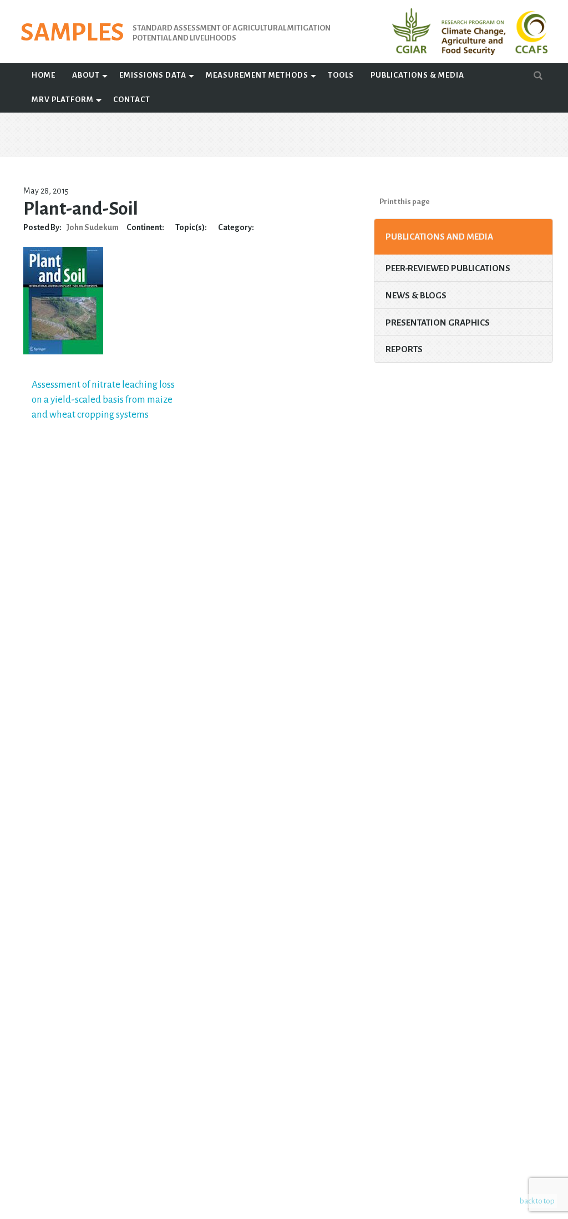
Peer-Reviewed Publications (448, 268)
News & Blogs (416, 295)
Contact (131, 99)
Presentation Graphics (438, 322)
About (86, 75)
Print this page (404, 201)
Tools (341, 75)
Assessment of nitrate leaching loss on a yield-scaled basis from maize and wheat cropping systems (103, 399)
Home (43, 75)
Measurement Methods (257, 75)
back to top (537, 1201)
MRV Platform (63, 99)
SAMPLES (72, 32)
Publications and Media (439, 236)
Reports (404, 349)
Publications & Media (417, 75)
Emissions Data (152, 75)
